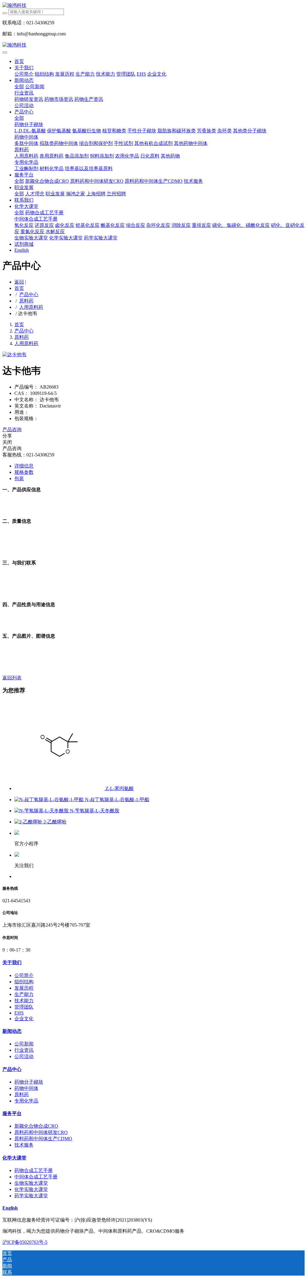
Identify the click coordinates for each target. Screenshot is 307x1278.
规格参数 (24, 472)
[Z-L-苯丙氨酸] (60, 788)
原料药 (26, 300)
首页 (19, 61)
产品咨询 (12, 429)
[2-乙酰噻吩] (28, 821)
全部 (19, 86)
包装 (19, 478)
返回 (19, 281)
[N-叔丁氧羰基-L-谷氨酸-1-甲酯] (49, 799)
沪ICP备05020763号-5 (24, 1242)
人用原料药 (31, 307)
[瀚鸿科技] (153, 5)
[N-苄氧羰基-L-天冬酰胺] (42, 810)
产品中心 (28, 294)
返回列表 (12, 677)
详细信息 (24, 465)
